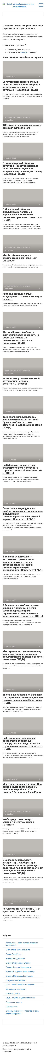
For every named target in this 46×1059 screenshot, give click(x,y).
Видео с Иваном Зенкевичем (18, 967)
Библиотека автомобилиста (18, 950)
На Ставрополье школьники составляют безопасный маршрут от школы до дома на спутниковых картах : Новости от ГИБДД (23, 743)
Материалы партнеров (15, 989)
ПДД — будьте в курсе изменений (20, 998)
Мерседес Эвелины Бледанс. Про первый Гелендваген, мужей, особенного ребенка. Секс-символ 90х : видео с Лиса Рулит (22, 788)
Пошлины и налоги (14, 1002)
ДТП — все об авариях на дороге (20, 984)
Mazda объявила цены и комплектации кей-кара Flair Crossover (20, 258)
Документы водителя (15, 980)
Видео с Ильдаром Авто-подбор (20, 971)
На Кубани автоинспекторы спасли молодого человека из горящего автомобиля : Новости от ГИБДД (22, 468)
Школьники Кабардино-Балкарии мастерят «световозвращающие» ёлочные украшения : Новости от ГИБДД (23, 698)
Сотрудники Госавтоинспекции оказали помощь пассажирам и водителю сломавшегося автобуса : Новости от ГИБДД (21, 85)
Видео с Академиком (15, 958)
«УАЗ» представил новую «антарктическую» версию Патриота (18, 822)
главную (23, 52)
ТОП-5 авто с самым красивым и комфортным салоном (22, 126)
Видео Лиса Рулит (13, 954)
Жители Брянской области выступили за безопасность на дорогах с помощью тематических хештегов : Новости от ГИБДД (21, 337)
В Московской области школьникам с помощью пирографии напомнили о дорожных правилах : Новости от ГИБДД (22, 214)
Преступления (12, 1006)
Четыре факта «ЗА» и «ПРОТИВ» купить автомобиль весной (21, 910)
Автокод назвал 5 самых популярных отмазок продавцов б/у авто (22, 296)
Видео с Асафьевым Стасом (18, 963)
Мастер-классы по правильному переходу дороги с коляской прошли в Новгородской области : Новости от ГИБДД (23, 655)
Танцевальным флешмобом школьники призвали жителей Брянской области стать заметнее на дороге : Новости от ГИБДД (22, 422)
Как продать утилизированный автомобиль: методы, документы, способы (21, 381)
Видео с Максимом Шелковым (19, 976)
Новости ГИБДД (13, 993)
